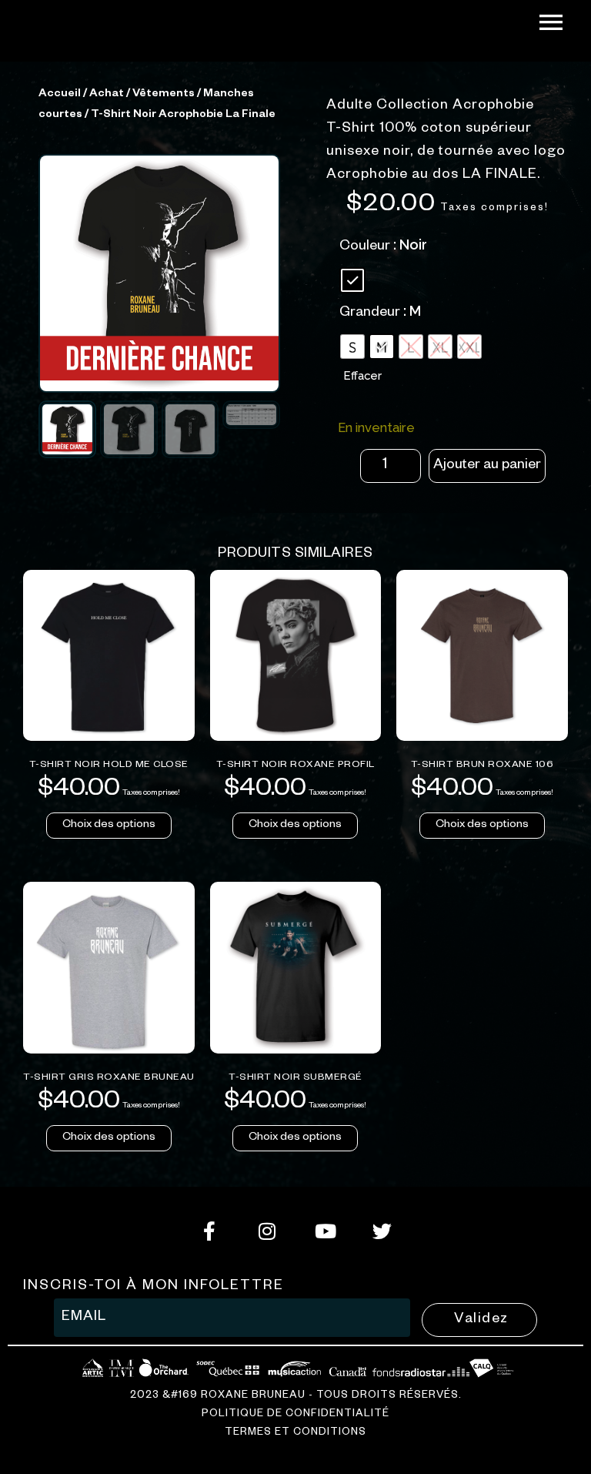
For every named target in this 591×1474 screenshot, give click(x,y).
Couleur (364, 247)
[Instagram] (267, 1231)
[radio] (352, 280)
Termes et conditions (295, 1433)
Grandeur (369, 313)
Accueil (59, 95)
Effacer (362, 375)
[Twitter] (382, 1231)
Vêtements (163, 95)
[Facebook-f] (209, 1231)
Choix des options (108, 825)
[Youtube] (324, 1231)
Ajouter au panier (487, 466)
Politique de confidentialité (295, 1415)
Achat (106, 95)
